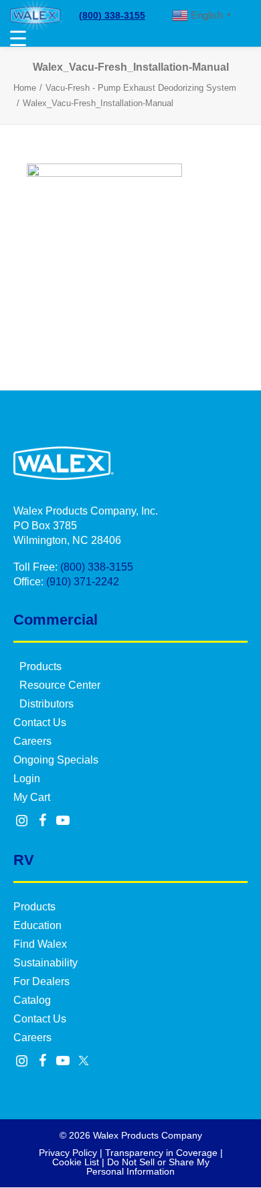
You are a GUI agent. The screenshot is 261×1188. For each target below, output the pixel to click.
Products (40, 666)
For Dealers (41, 981)
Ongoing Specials (55, 760)
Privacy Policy (68, 1152)
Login (26, 778)
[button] (22, 821)
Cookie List (75, 1162)
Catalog (32, 1000)
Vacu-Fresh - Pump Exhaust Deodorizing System (141, 88)
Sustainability (45, 962)
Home (24, 88)
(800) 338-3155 (112, 15)
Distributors (46, 703)
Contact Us (39, 722)
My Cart (31, 797)
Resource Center (59, 685)
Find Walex (40, 944)
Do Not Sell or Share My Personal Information (147, 1167)
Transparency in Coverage (161, 1152)
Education (37, 925)
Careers (32, 741)
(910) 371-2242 (82, 581)
